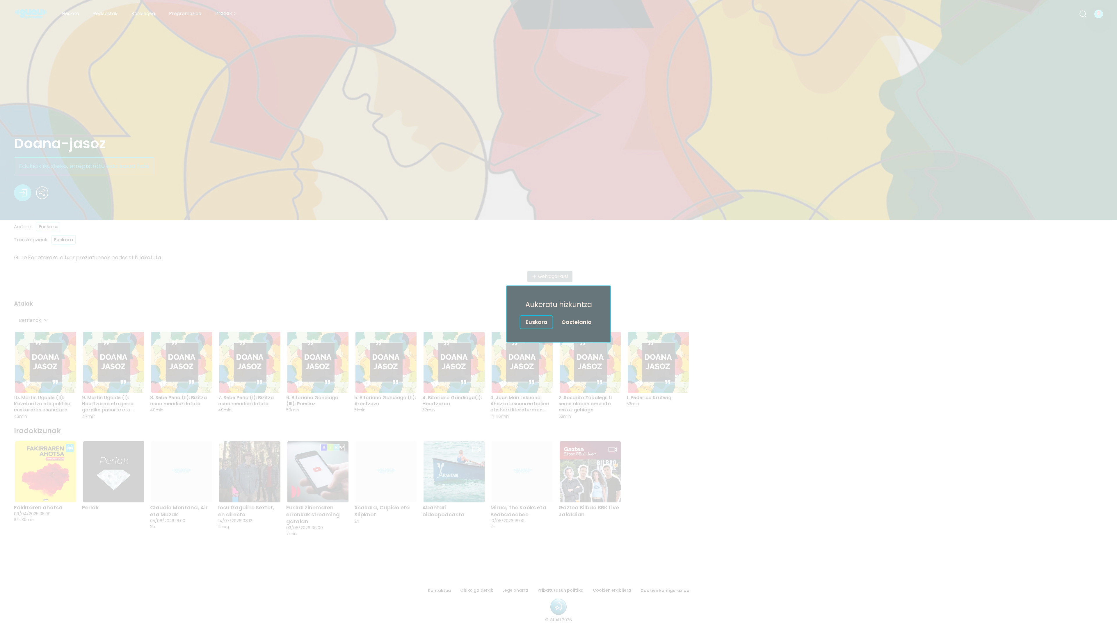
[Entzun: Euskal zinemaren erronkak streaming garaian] (324, 492)
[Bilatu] (1083, 14)
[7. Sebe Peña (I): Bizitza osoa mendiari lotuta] (249, 362)
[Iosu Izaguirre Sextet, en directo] (249, 471)
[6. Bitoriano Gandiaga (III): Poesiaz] (317, 362)
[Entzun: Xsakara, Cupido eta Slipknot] (392, 492)
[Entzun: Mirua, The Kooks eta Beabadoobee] (528, 492)
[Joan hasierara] (31, 14)
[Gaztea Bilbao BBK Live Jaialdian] (590, 471)
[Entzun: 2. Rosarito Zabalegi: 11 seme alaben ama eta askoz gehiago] (596, 382)
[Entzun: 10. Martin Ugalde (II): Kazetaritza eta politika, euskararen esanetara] (52, 382)
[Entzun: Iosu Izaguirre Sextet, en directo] (256, 492)
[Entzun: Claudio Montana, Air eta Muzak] (188, 492)
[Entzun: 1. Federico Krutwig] (664, 382)
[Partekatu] (42, 192)
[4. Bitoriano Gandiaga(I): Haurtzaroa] (454, 362)
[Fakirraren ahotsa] (45, 471)
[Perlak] (113, 471)
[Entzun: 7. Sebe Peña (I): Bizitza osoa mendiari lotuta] (256, 382)
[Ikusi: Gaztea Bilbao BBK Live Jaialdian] (596, 492)
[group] (558, 375)
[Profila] (1098, 14)
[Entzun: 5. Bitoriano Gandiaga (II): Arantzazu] (392, 382)
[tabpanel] (558, 363)
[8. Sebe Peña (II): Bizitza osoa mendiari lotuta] (181, 362)
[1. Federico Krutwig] (658, 362)
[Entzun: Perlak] (120, 492)
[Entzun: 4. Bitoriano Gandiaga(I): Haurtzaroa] (460, 382)
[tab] (23, 304)
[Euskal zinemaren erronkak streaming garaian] (317, 471)
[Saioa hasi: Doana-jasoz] (22, 192)
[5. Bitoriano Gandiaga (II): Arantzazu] (386, 362)
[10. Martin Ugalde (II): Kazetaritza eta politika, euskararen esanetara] (45, 362)
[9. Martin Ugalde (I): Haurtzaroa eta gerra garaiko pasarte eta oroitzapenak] (113, 362)
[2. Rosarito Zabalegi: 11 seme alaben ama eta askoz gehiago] (590, 362)
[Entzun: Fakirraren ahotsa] (52, 492)
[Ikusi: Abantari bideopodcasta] (460, 492)
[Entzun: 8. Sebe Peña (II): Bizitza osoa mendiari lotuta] (188, 382)
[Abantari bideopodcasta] (454, 471)
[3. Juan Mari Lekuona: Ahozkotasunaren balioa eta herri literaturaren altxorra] (522, 362)
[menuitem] (70, 13)
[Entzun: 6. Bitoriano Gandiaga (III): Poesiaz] (324, 382)
